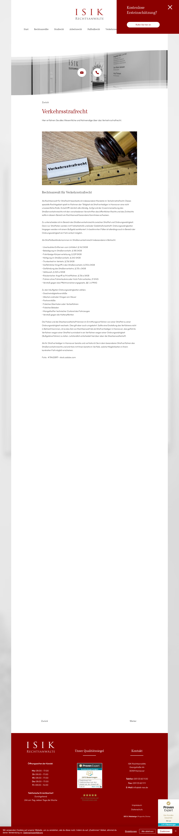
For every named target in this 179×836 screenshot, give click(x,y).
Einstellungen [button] (131, 831)
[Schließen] (175, 831)
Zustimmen (165, 831)
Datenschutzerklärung (33, 832)
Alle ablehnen (148, 831)
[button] (170, 7)
